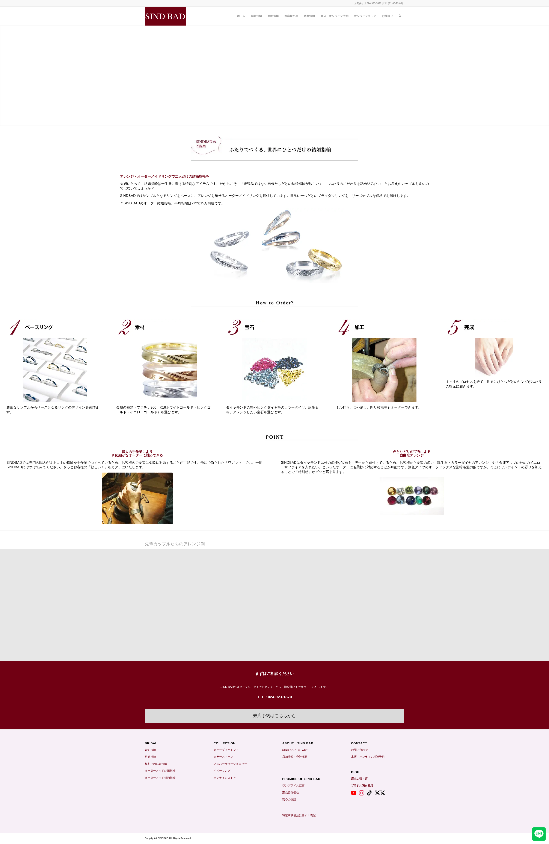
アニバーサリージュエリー (230, 763)
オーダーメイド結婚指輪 (160, 770)
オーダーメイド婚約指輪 (160, 777)
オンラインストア (225, 777)
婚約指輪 (150, 749)
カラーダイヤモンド (226, 749)
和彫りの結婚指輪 (156, 763)
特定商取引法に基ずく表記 (299, 815)
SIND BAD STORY (295, 749)
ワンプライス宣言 (293, 785)
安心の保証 (289, 799)
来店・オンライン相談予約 (368, 756)
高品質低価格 (290, 792)
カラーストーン (223, 756)
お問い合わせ (359, 749)
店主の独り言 (359, 778)
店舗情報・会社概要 (294, 756)
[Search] (400, 16)
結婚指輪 (152, 756)
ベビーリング (222, 770)
